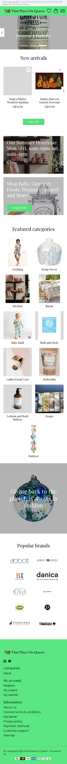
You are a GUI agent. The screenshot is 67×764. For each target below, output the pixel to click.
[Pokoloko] (19, 623)
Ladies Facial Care (17, 379)
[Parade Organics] (19, 608)
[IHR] (19, 592)
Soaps (49, 416)
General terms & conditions (22, 712)
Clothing (17, 269)
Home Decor (49, 269)
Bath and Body (49, 342)
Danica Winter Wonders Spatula (17, 100)
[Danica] (47, 576)
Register (9, 685)
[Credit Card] (17, 759)
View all (33, 121)
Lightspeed (13, 753)
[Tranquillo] (47, 623)
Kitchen (18, 306)
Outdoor (33, 456)
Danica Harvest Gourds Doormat (49, 100)
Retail (7, 673)
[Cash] (48, 759)
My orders (10, 690)
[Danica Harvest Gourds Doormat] (49, 81)
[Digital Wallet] (41, 759)
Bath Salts (49, 379)
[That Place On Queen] (24, 10)
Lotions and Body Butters (18, 417)
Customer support (16, 730)
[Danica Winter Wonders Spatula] (17, 81)
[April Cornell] (47, 560)
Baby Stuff (17, 342)
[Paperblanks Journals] (47, 592)
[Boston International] (19, 576)
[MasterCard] (22, 759)
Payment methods (16, 726)
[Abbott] (19, 560)
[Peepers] (47, 608)
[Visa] (28, 759)
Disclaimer (10, 716)
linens (49, 306)
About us (9, 707)
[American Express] (33, 759)
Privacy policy (12, 721)
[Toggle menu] (62, 10)
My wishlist (10, 695)
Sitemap (9, 735)
